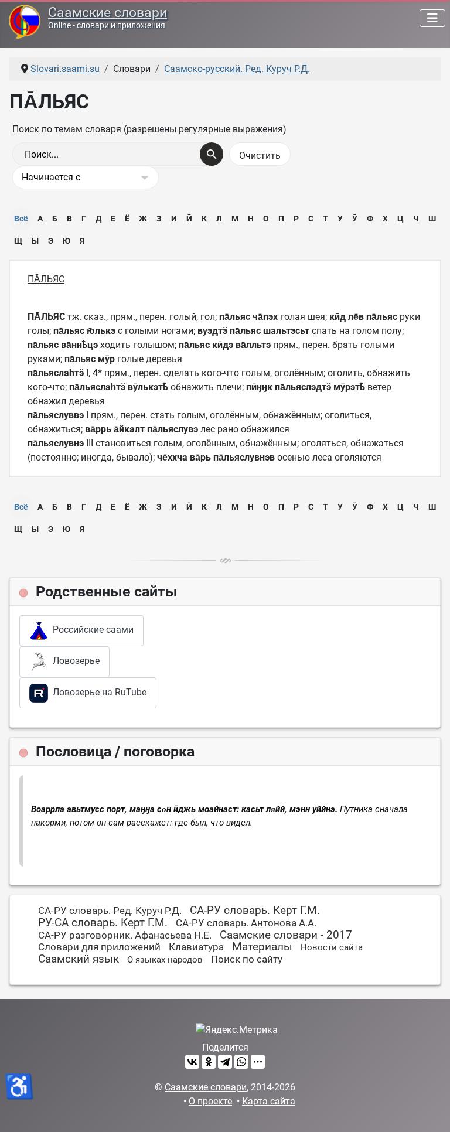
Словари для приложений (99, 947)
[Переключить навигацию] (432, 18)
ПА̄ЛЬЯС (46, 279)
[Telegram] (225, 1062)
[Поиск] (211, 154)
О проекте (210, 1101)
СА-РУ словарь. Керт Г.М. (255, 910)
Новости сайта (332, 947)
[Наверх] (429, 1110)
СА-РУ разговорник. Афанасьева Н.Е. (125, 935)
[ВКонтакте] (192, 1062)
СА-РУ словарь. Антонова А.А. (246, 923)
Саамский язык (78, 959)
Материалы (262, 946)
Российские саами (91, 630)
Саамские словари (107, 13)
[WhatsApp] (241, 1062)
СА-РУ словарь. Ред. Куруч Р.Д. (110, 910)
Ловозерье (74, 661)
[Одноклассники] (209, 1062)
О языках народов (165, 959)
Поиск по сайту (246, 959)
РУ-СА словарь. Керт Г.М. (103, 922)
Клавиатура (196, 947)
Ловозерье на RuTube (97, 692)
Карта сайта (268, 1101)
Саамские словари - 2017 (286, 935)
